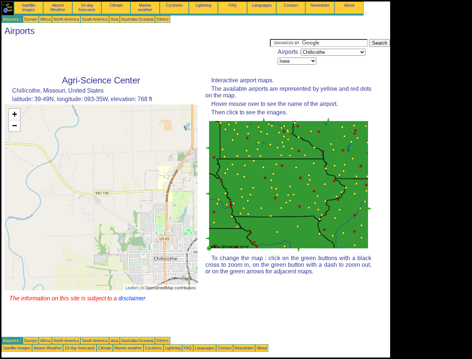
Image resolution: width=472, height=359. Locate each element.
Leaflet (131, 287)
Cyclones (174, 5)
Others (162, 19)
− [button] (14, 125)
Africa (45, 19)
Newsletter (320, 5)
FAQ (233, 5)
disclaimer (131, 298)
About (349, 5)
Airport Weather (57, 7)
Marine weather (145, 7)
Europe (30, 19)
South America (95, 19)
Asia (114, 19)
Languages (262, 5)
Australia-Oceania (137, 19)
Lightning (203, 5)
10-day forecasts (87, 7)
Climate (116, 5)
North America (66, 19)
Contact (291, 5)
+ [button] (14, 114)
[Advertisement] (135, 55)
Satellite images (28, 7)
